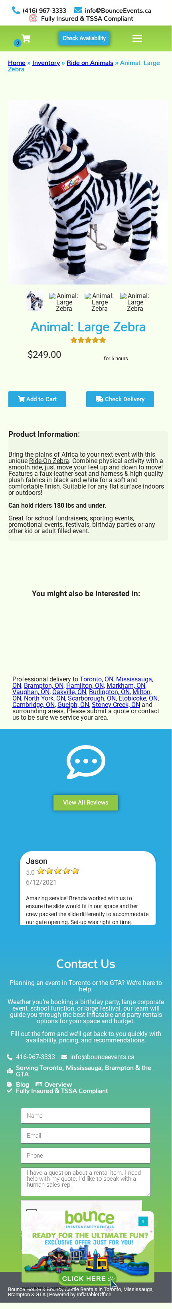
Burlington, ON (109, 692)
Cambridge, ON (33, 704)
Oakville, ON (69, 692)
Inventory (46, 62)
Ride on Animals (90, 62)
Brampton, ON (43, 685)
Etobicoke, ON (138, 698)
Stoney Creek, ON (116, 704)
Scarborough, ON (92, 698)
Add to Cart (41, 399)
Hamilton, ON (85, 685)
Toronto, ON (96, 679)
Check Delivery (123, 399)
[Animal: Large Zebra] (34, 301)
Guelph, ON (73, 704)
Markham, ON (126, 685)
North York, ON (44, 698)
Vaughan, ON (30, 692)
